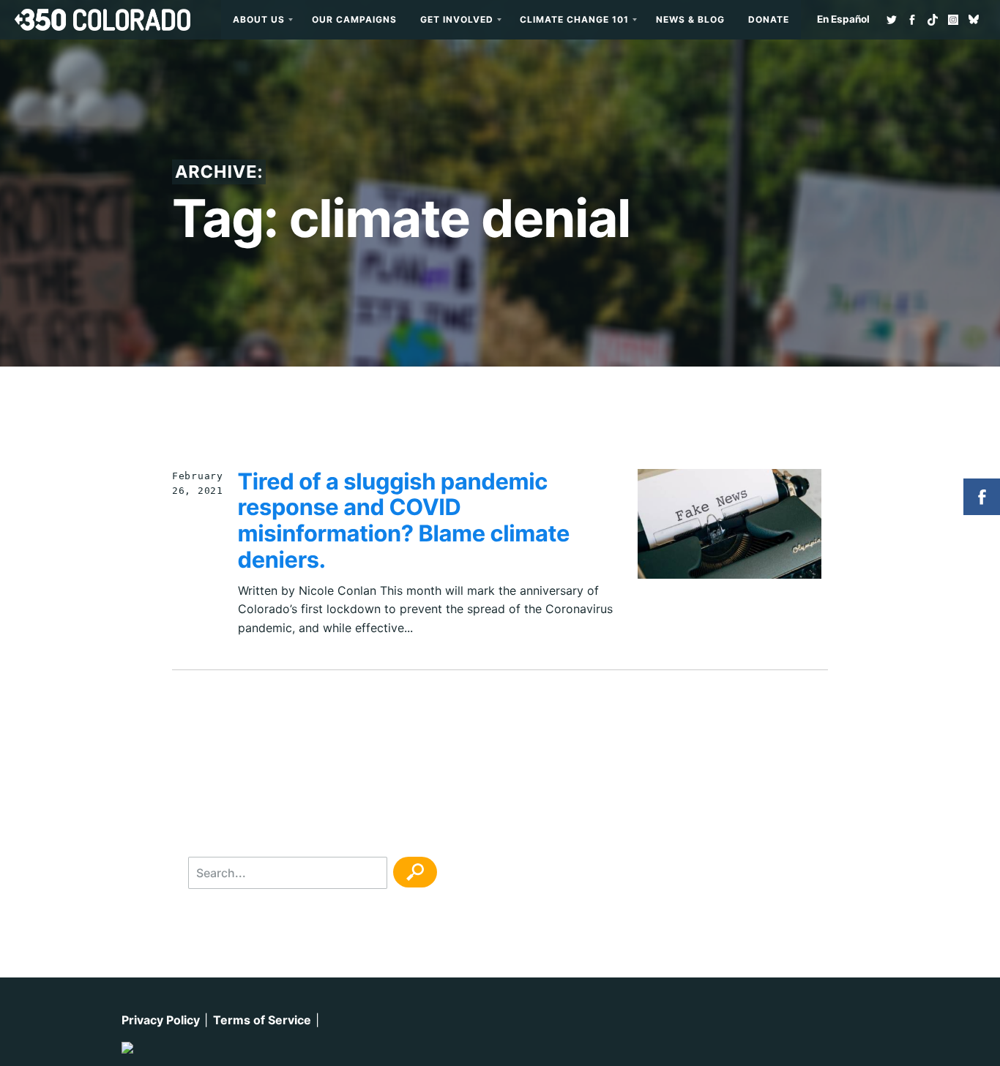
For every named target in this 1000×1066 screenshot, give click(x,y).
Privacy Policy (161, 1020)
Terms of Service (262, 1020)
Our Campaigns (354, 19)
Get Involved (456, 19)
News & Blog (690, 19)
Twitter (891, 20)
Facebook (912, 20)
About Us (259, 19)
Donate (768, 19)
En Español (843, 19)
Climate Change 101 (574, 19)
